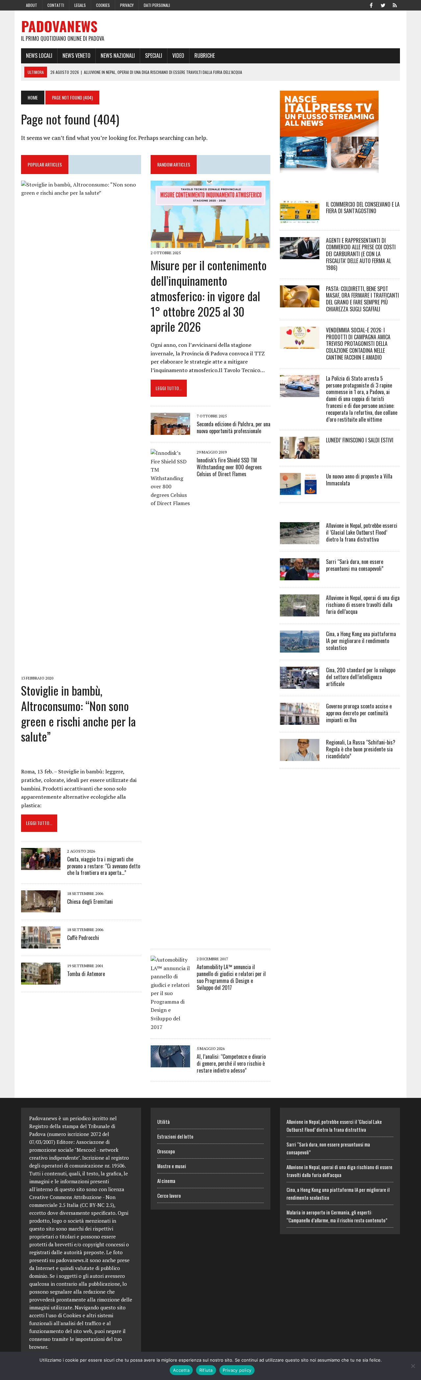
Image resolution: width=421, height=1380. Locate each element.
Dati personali (157, 5)
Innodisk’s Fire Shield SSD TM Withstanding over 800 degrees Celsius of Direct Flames (229, 467)
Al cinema (166, 1180)
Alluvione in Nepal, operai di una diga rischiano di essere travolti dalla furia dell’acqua (363, 604)
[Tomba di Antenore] (41, 980)
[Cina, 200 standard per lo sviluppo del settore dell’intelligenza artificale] (299, 684)
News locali (39, 55)
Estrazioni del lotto (175, 1136)
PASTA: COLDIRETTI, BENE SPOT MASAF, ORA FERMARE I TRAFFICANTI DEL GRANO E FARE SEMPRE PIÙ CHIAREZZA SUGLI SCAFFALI (362, 299)
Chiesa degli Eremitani (90, 901)
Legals (80, 5)
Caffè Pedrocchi (83, 938)
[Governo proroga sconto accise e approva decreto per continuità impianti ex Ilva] (299, 720)
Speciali (153, 55)
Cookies (103, 5)
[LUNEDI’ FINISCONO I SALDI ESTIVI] (299, 454)
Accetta (181, 1370)
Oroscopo (166, 1151)
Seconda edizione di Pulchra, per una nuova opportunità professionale (233, 427)
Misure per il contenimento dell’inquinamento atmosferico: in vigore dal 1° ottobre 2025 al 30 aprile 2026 (209, 295)
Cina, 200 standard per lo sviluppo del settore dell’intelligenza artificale (360, 677)
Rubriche (204, 55)
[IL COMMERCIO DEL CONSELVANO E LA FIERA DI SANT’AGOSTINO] (299, 218)
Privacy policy (237, 1370)
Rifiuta (206, 1370)
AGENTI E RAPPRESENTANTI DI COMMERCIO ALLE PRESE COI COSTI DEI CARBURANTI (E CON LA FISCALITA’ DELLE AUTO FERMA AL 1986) (361, 254)
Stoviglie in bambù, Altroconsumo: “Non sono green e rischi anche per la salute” (78, 713)
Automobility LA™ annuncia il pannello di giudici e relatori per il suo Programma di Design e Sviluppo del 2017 (231, 977)
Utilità (163, 1121)
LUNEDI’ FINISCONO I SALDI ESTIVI (359, 440)
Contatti (55, 5)
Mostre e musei (171, 1165)
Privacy (127, 5)
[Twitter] (383, 5)
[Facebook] (371, 5)
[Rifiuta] (412, 1366)
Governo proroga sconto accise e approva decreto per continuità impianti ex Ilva (359, 713)
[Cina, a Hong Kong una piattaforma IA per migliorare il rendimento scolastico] (299, 648)
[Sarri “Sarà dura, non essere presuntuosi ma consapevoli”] (299, 576)
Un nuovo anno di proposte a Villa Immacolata (359, 479)
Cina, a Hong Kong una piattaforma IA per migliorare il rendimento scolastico (361, 641)
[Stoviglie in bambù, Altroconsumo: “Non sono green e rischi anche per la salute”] (81, 668)
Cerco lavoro (169, 1195)
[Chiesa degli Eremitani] (41, 908)
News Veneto (76, 55)
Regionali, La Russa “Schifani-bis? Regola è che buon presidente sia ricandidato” (360, 749)
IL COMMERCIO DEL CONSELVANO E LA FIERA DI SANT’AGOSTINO (363, 207)
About (31, 5)
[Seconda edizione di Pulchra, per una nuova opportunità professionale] (170, 430)
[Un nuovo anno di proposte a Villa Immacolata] (299, 490)
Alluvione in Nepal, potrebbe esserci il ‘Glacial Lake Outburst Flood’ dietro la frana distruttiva (361, 532)
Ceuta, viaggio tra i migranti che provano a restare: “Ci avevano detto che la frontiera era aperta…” (103, 866)
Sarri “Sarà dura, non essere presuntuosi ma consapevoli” (355, 565)
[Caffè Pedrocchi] (41, 944)
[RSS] (394, 5)
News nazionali (118, 55)
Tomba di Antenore (86, 974)
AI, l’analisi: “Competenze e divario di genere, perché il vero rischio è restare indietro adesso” (231, 1063)
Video (178, 55)
